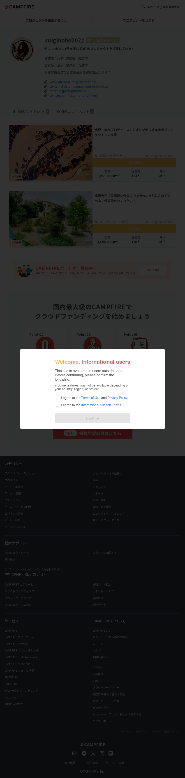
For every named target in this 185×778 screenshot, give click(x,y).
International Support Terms (101, 405)
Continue (92, 418)
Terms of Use (90, 397)
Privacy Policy (117, 397)
